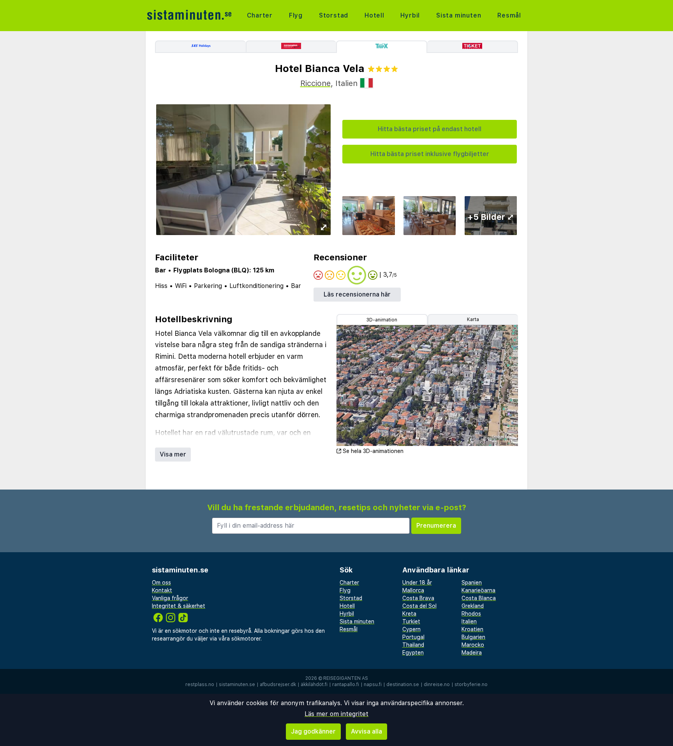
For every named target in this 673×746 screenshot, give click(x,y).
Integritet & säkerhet (178, 606)
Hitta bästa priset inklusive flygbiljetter (429, 154)
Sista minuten (458, 15)
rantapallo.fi (345, 684)
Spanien (472, 582)
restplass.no (199, 684)
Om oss (161, 582)
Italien (469, 621)
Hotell (374, 15)
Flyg (296, 15)
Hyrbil (410, 15)
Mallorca (413, 590)
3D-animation (381, 320)
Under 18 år (417, 582)
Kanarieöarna (478, 590)
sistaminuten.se (237, 684)
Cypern (411, 629)
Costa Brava (418, 598)
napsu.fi (373, 684)
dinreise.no (437, 684)
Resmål (509, 15)
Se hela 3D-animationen (373, 451)
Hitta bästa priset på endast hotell (429, 129)
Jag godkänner (313, 731)
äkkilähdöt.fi (314, 684)
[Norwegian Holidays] (291, 46)
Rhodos (471, 614)
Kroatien (472, 629)
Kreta (409, 614)
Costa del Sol (419, 606)
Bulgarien (473, 637)
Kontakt (162, 590)
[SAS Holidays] (200, 46)
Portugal (413, 637)
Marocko (473, 645)
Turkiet (411, 621)
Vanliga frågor (170, 598)
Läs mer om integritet (336, 714)
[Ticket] (472, 46)
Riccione (315, 83)
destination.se (402, 684)
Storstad (333, 15)
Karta (473, 319)
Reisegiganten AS (345, 678)
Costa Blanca (479, 598)
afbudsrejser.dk (278, 684)
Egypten (413, 652)
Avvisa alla (366, 731)
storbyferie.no (471, 684)
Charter (260, 15)
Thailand (413, 645)
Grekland (473, 606)
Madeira (472, 652)
